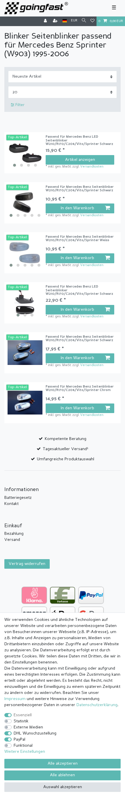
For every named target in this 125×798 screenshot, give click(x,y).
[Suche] (83, 21)
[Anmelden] (46, 21)
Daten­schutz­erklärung (96, 705)
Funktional (23, 746)
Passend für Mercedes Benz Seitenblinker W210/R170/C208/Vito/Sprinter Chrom (80, 388)
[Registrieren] (56, 21)
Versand (12, 540)
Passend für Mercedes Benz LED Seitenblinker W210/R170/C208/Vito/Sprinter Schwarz (79, 140)
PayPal (19, 739)
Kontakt (11, 504)
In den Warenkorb (77, 208)
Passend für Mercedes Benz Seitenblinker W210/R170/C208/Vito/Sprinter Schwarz (80, 189)
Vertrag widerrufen (27, 564)
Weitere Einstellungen (24, 752)
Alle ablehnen (62, 775)
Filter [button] (20, 105)
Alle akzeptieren (63, 763)
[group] (25, 152)
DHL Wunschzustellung (35, 733)
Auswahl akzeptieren (62, 787)
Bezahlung (14, 534)
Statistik (21, 721)
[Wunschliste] (92, 21)
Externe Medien (28, 727)
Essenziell (23, 715)
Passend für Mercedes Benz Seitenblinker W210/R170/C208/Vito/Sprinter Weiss (80, 238)
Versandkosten (91, 166)
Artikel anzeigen (80, 160)
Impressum (15, 699)
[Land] (64, 21)
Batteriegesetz (18, 498)
